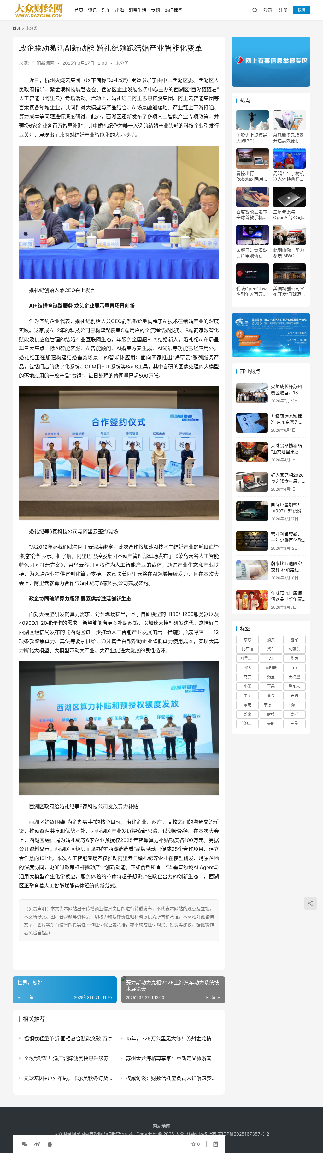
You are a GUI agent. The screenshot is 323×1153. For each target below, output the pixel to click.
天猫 (294, 695)
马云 (247, 677)
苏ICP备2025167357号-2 (243, 1134)
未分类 (122, 63)
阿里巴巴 (247, 658)
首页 (78, 10)
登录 (267, 10)
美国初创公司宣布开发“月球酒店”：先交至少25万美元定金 (288, 291)
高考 (294, 714)
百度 (294, 667)
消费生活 (137, 10)
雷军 (294, 639)
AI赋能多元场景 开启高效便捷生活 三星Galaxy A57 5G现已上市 (288, 138)
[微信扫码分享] (24, 1144)
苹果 (271, 686)
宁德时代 (271, 704)
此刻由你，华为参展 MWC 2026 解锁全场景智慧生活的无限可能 (288, 253)
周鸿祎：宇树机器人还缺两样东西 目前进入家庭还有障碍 (289, 176)
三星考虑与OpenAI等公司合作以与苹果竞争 (288, 214)
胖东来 (294, 686)
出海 (119, 10)
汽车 (106, 10)
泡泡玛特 (247, 723)
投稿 (301, 10)
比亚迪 (247, 649)
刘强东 (294, 649)
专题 (155, 10)
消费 (271, 639)
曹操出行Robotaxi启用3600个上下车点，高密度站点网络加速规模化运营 (251, 176)
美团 (247, 695)
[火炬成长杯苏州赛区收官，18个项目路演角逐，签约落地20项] (252, 393)
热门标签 (173, 10)
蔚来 (247, 714)
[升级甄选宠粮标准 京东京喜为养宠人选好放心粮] (252, 423)
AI (271, 658)
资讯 (92, 10)
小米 (247, 686)
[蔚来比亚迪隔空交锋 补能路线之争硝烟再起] (252, 570)
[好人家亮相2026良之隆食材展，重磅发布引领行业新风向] (252, 482)
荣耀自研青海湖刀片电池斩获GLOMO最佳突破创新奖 (251, 253)
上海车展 (294, 704)
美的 (271, 723)
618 (247, 667)
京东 (247, 639)
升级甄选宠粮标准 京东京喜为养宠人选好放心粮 (287, 422)
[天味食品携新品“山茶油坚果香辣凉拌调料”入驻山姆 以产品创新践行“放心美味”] (252, 452)
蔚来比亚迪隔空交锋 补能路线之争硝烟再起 (287, 569)
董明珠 (271, 667)
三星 (294, 723)
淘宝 (271, 677)
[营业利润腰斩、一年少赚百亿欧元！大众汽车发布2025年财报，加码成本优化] (252, 541)
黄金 (271, 695)
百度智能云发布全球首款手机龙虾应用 (251, 214)
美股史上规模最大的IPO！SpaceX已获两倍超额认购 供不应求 (252, 138)
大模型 (294, 677)
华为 (294, 658)
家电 (247, 704)
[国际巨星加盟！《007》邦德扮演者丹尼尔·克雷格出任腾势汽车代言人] (252, 511)
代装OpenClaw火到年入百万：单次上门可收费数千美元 (251, 291)
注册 (283, 10)
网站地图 (161, 1126)
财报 (271, 714)
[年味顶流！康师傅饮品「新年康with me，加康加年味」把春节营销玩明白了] (252, 600)
